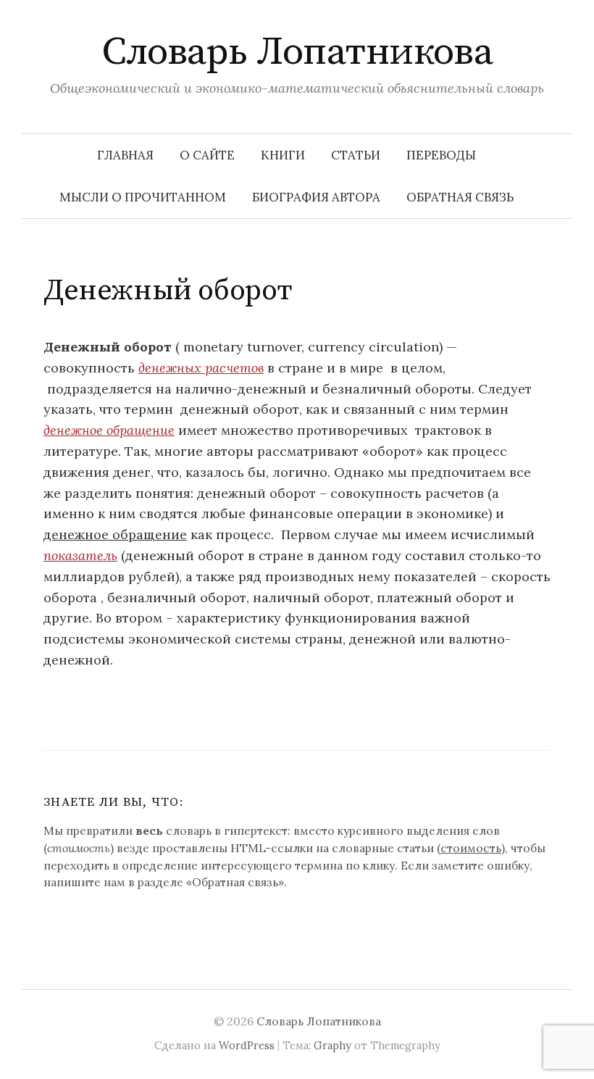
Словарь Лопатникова (297, 52)
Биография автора (316, 197)
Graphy (332, 1045)
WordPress (247, 1045)
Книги (283, 155)
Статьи (355, 155)
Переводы (441, 155)
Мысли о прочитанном (142, 197)
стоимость (470, 848)
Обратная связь (460, 197)
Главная (125, 155)
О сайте (207, 155)
